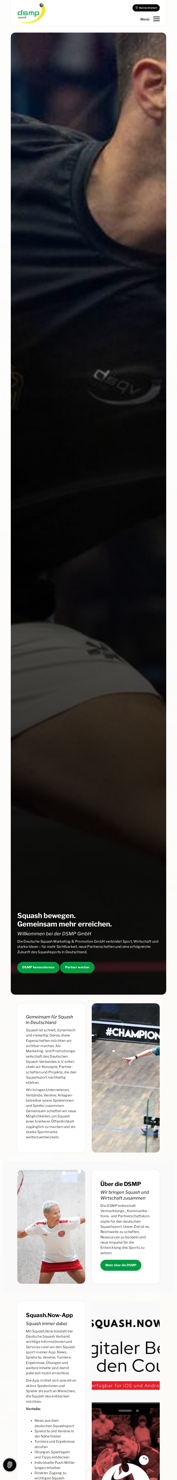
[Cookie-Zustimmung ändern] (9, 1464)
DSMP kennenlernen (38, 967)
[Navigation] (150, 19)
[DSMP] (51, 1227)
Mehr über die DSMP (120, 1265)
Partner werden (77, 967)
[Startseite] (31, 13)
